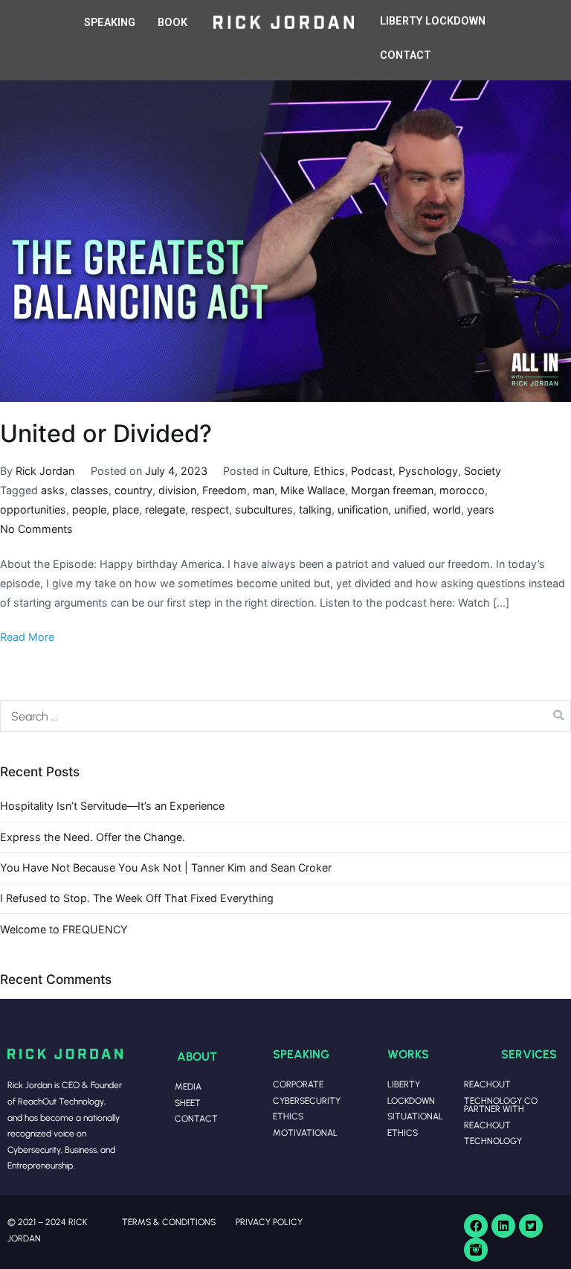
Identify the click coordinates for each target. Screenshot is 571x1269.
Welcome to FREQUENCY (64, 929)
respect (210, 509)
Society (482, 470)
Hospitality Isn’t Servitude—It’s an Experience (112, 805)
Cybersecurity (307, 1100)
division (177, 490)
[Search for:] (285, 716)
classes (90, 490)
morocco (462, 490)
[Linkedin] (503, 1226)
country (133, 490)
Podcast (372, 470)
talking (315, 509)
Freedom (224, 490)
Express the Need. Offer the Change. (92, 837)
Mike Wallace (312, 490)
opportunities (33, 509)
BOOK (172, 22)
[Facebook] (476, 1226)
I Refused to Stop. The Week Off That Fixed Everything (137, 898)
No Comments (36, 528)
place (125, 509)
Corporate (298, 1084)
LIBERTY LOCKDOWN (432, 21)
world (447, 509)
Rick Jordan (45, 470)
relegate (165, 509)
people (89, 509)
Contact (196, 1118)
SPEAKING (109, 22)
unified (410, 509)
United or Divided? (106, 433)
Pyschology (428, 470)
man (263, 490)
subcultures (264, 509)
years (480, 509)
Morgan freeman (392, 490)
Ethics (329, 470)
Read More (27, 636)
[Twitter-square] (531, 1226)
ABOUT (197, 1056)
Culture (290, 470)
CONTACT (405, 55)
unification (363, 509)
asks (53, 490)
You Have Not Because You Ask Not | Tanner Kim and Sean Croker (166, 867)
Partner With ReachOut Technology (494, 1124)
